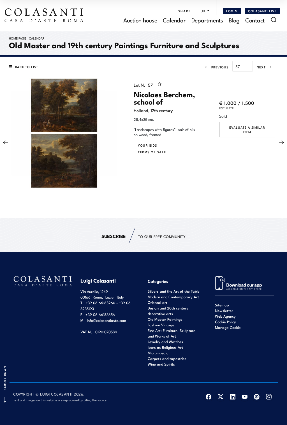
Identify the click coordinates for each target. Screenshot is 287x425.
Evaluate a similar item (247, 129)
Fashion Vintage (161, 324)
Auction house (140, 20)
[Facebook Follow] (208, 396)
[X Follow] (220, 396)
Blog (234, 20)
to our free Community (143, 235)
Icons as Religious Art (165, 347)
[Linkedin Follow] (232, 396)
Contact (255, 20)
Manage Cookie (228, 327)
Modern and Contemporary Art (173, 296)
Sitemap (222, 305)
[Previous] (5, 142)
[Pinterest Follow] (256, 396)
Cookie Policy (225, 321)
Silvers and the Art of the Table (174, 291)
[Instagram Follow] (268, 396)
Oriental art (157, 302)
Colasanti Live (262, 11)
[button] (203, 11)
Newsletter (224, 310)
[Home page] (44, 15)
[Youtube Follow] (244, 396)
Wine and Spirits (161, 364)
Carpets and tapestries (167, 358)
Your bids (147, 145)
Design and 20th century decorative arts (168, 310)
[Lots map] (238, 282)
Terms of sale (152, 152)
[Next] (281, 142)
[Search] (273, 20)
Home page (17, 38)
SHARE (184, 11)
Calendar (174, 20)
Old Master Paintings (165, 319)
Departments (207, 20)
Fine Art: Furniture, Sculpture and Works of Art (171, 333)
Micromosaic (158, 352)
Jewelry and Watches (165, 341)
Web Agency (225, 316)
